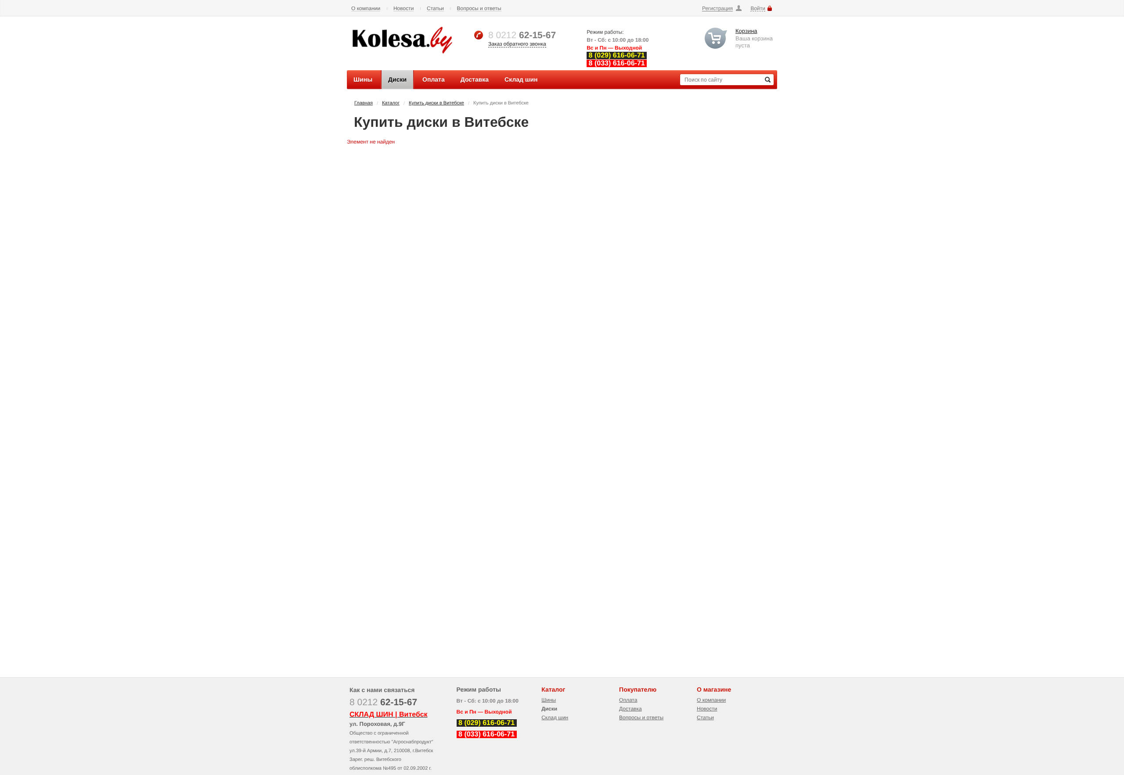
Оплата (628, 700)
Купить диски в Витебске (436, 103)
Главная (363, 103)
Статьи (435, 8)
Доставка (630, 709)
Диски (549, 709)
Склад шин (554, 717)
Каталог (391, 103)
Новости (403, 8)
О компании (365, 8)
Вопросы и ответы (479, 8)
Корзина (746, 31)
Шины (548, 700)
